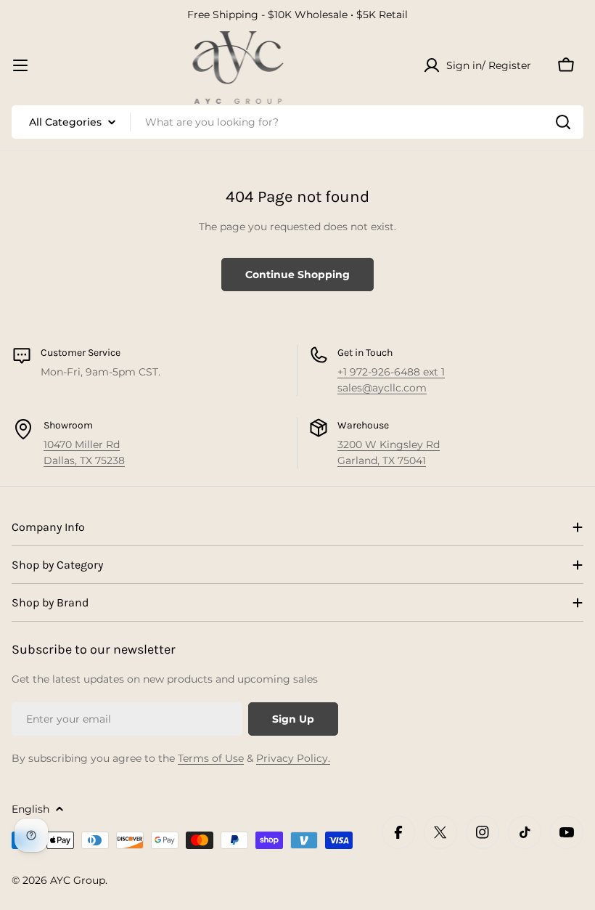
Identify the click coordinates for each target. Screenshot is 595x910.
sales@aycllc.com (382, 387)
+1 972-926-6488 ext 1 (391, 371)
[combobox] (297, 122)
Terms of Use (211, 758)
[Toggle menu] (20, 65)
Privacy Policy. (293, 758)
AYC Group (77, 880)
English (30, 809)
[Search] (563, 122)
